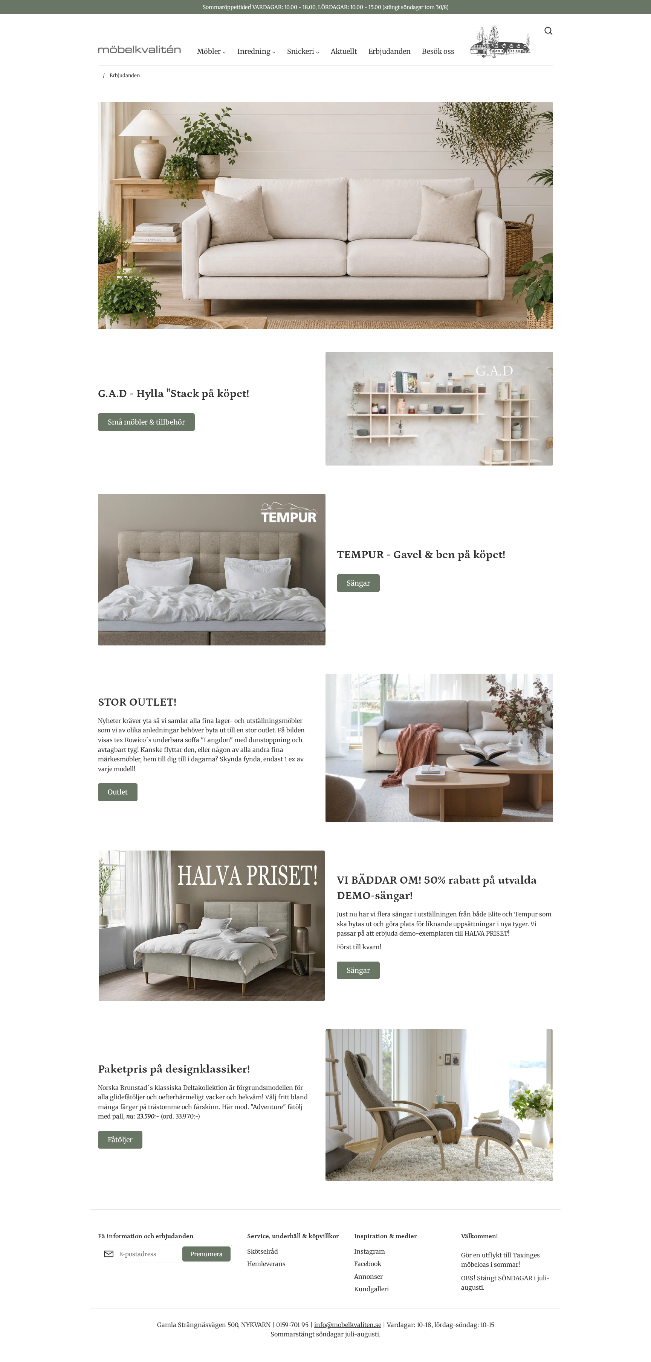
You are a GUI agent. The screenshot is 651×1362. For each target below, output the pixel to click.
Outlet (118, 792)
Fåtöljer (120, 1139)
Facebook (367, 1264)
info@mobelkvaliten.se (347, 1325)
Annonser (368, 1276)
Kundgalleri (371, 1289)
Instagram (369, 1251)
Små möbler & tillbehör (146, 422)
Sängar (358, 583)
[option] (325, 215)
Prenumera (206, 1254)
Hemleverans (266, 1264)
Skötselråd (262, 1251)
